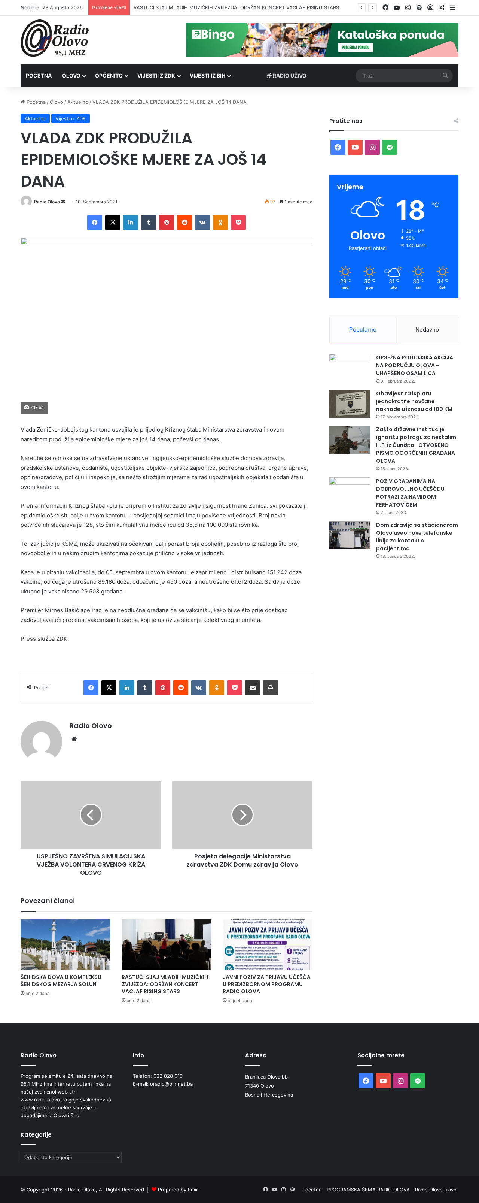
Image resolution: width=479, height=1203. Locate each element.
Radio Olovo (47, 202)
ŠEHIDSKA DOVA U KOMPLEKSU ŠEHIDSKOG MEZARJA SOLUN (61, 980)
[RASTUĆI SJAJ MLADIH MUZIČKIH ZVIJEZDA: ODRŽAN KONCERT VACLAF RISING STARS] (166, 944)
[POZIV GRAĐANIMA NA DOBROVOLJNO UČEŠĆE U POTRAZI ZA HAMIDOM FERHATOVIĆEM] (349, 491)
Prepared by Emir (178, 1190)
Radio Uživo (289, 75)
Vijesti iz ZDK (156, 75)
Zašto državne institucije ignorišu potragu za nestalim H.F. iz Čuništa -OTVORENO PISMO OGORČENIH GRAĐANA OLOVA (416, 445)
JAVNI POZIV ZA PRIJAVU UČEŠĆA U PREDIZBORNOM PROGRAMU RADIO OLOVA (267, 984)
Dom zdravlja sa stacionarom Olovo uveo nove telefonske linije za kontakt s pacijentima (417, 536)
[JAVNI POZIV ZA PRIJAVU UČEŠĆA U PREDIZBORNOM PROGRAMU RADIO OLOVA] (267, 944)
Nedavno (427, 329)
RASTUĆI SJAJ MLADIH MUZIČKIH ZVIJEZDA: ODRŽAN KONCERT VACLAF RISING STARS (165, 984)
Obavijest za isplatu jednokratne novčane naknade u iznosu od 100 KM (414, 401)
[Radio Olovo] (55, 38)
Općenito (109, 75)
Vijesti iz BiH (207, 75)
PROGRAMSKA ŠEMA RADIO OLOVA (368, 1190)
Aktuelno (77, 102)
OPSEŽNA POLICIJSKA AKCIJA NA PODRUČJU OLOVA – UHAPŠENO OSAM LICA (414, 365)
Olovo (71, 75)
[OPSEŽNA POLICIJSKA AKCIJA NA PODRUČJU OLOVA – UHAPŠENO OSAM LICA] (349, 368)
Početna (39, 75)
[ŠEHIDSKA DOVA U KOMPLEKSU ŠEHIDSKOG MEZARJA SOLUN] (65, 944)
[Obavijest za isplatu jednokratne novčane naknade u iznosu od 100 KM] (349, 404)
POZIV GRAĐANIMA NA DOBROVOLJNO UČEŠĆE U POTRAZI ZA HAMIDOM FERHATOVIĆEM (410, 492)
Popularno (362, 329)
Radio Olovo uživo (436, 1190)
